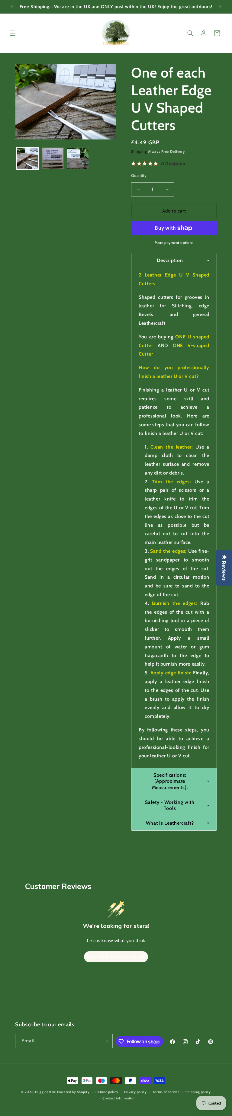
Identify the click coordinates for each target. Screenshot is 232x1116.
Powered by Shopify (73, 1092)
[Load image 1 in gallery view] (28, 158)
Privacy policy (135, 1092)
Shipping (139, 151)
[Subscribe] (105, 1041)
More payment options (174, 242)
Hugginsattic (45, 1092)
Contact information (118, 1098)
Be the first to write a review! (116, 957)
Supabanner (13, 1111)
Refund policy (106, 1092)
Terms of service (166, 1092)
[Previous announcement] (11, 6)
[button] (12, 33)
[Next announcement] (220, 6)
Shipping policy (198, 1092)
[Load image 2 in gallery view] (53, 158)
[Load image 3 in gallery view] (78, 158)
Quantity (139, 175)
